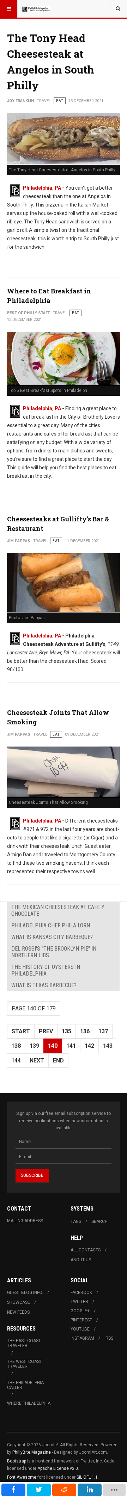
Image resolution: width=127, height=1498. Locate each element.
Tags (76, 1221)
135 (66, 1031)
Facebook (81, 1292)
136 (85, 1031)
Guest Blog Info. (25, 1292)
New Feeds (18, 1312)
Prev (46, 1031)
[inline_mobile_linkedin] (90, 1490)
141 (71, 1045)
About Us (81, 1259)
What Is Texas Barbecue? (44, 985)
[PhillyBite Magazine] (36, 9)
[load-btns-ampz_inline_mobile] (114, 1490)
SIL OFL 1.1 (87, 1477)
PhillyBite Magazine (31, 1452)
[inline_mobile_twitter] (39, 1490)
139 (34, 1045)
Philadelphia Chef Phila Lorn (50, 925)
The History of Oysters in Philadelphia (45, 970)
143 (108, 1045)
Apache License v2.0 (57, 1468)
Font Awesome (21, 1477)
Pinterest (81, 1320)
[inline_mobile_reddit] (64, 1490)
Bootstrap (16, 1461)
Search (99, 1221)
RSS (109, 1338)
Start (21, 1031)
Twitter (79, 1301)
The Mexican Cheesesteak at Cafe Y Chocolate (57, 910)
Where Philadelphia (28, 1403)
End (58, 1060)
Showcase (18, 1302)
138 (16, 1045)
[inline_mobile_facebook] (13, 1490)
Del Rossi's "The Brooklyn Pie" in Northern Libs (53, 952)
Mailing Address (25, 1220)
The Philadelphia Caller (25, 1385)
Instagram (82, 1338)
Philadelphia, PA (42, 188)
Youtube (80, 1329)
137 (103, 1031)
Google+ (80, 1310)
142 (89, 1045)
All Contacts (86, 1250)
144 (16, 1060)
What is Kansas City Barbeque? (52, 937)
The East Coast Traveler (24, 1343)
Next (37, 1060)
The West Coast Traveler (24, 1364)
